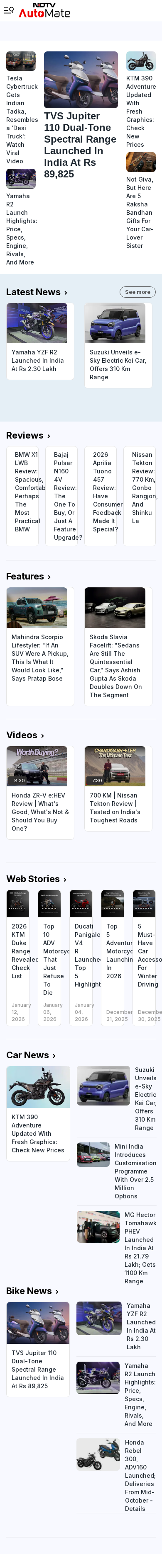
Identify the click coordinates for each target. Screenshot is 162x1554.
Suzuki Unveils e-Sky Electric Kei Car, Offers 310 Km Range (118, 365)
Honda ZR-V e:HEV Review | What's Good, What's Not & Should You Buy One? (40, 812)
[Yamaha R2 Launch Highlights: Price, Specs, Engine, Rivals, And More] (21, 178)
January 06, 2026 (53, 1012)
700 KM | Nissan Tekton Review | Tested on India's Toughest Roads (115, 808)
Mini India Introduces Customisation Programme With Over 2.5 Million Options (136, 1171)
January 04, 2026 (84, 1012)
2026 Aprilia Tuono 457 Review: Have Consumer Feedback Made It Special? (104, 492)
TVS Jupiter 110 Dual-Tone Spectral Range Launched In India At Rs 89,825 (80, 144)
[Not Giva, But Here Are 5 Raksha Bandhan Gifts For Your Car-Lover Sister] (141, 162)
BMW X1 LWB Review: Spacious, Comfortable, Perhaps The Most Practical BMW (26, 492)
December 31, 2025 (119, 1015)
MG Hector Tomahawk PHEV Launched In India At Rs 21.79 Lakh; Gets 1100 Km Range (141, 1248)
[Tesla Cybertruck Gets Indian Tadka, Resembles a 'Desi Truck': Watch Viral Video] (21, 61)
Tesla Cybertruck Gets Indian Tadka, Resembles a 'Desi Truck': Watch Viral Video (21, 120)
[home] (44, 10)
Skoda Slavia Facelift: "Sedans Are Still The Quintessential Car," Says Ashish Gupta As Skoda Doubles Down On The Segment (116, 665)
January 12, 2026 (21, 1012)
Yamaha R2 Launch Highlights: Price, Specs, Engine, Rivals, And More (21, 229)
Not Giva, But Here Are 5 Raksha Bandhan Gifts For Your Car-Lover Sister (140, 212)
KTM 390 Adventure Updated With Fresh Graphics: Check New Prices (141, 111)
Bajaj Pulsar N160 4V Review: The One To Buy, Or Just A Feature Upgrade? (65, 496)
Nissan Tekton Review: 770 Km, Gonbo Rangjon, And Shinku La (143, 487)
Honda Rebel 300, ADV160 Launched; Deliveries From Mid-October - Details (140, 1475)
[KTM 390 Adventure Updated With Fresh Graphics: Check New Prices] (141, 61)
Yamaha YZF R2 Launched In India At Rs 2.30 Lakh (38, 360)
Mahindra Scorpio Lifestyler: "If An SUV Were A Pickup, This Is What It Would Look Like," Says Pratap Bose (40, 657)
